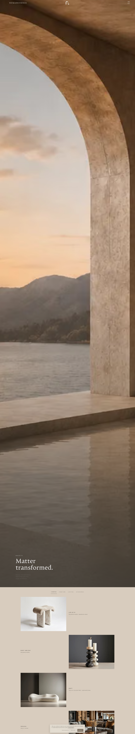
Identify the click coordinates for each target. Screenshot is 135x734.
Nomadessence (18, 3)
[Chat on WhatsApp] (131, 730)
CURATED (53, 591)
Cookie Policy (71, 727)
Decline (73, 730)
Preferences (65, 730)
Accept (80, 730)
